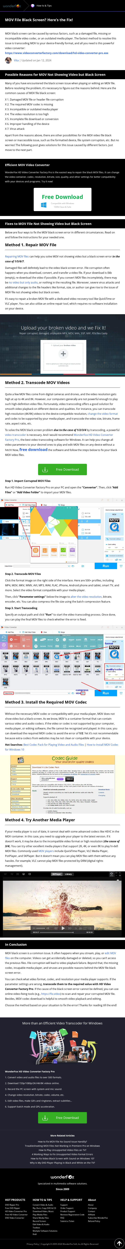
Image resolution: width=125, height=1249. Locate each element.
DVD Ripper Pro (12, 1204)
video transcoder (15, 435)
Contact (91, 1211)
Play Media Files (40, 1214)
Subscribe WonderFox (98, 1217)
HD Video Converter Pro (16, 1211)
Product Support (67, 1211)
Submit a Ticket (67, 1221)
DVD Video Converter (14, 1217)
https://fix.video (50, 994)
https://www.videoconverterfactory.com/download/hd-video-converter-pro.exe (56, 53)
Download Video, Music (43, 1211)
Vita (16, 60)
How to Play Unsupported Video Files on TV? (62, 1150)
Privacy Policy (33, 1244)
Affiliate (91, 1214)
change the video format (103, 414)
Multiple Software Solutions (45, 1230)
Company (92, 1208)
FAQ (62, 1217)
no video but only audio (23, 282)
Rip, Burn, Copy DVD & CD (44, 1208)
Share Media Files (41, 1217)
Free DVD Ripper (12, 1208)
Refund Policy (94, 1221)
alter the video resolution (86, 596)
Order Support (66, 1208)
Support (64, 1204)
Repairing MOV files (17, 256)
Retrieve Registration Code (72, 1214)
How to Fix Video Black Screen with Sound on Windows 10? (62, 1158)
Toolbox (36, 1227)
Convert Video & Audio (43, 1204)
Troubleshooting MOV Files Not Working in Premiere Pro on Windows (62, 1145)
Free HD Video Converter (16, 1214)
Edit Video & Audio (41, 1224)
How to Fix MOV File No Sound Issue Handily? (62, 1141)
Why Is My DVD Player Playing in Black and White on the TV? (62, 1162)
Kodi (35, 1234)
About (90, 1204)
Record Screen (39, 1221)
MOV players (46, 851)
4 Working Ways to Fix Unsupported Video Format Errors (62, 1154)
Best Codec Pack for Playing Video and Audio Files (53, 744)
